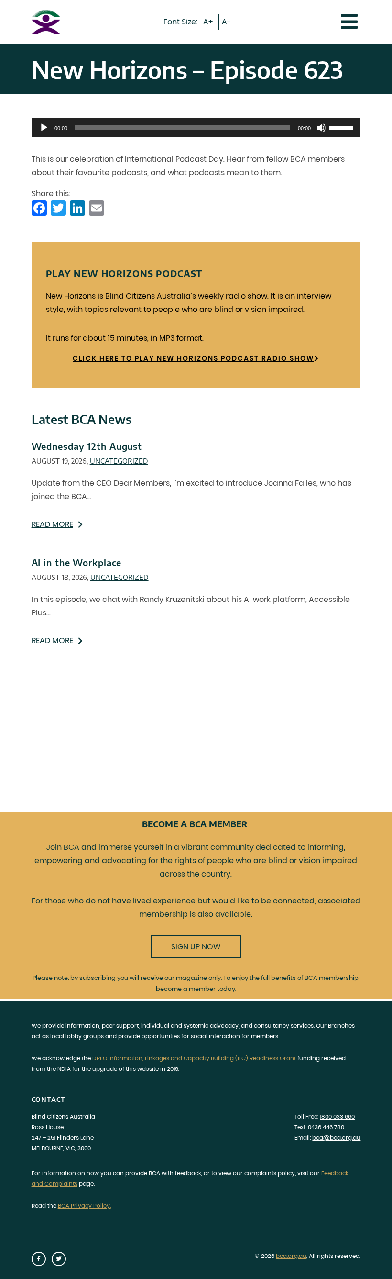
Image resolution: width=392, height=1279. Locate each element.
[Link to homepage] (46, 22)
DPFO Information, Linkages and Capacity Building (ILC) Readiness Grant (194, 1058)
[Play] (44, 128)
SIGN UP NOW (196, 946)
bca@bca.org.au (336, 1138)
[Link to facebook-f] (39, 1259)
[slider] (342, 126)
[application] (196, 127)
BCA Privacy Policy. (84, 1205)
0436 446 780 (326, 1127)
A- (226, 21)
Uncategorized (119, 460)
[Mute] (321, 128)
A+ (208, 21)
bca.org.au (291, 1256)
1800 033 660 (337, 1116)
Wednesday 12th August (87, 446)
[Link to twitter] (59, 1259)
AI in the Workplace (77, 562)
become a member (186, 989)
